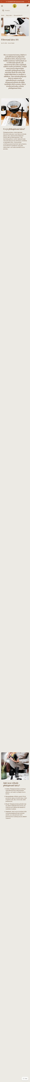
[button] (27, 6)
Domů (2, 15)
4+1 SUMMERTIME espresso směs (15, 1)
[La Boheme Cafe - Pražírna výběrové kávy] (14, 6)
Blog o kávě (9, 15)
